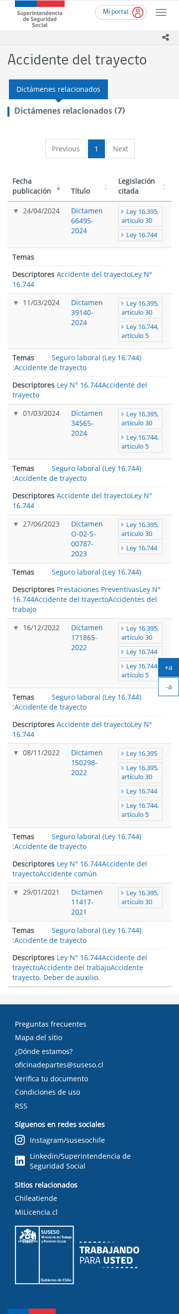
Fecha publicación (31, 186)
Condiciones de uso (47, 1092)
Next (120, 148)
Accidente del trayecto (94, 274)
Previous (66, 148)
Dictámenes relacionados (58, 89)
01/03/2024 (41, 413)
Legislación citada (136, 186)
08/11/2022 (41, 752)
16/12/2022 (41, 627)
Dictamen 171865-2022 (87, 637)
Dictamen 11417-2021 (87, 902)
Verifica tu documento (51, 1078)
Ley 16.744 (141, 235)
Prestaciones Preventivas (98, 589)
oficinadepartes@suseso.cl (59, 1064)
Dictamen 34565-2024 (87, 423)
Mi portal (116, 12)
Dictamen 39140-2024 (87, 312)
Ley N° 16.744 (79, 385)
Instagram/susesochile (67, 1140)
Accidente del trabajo (74, 967)
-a (172, 688)
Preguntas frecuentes (51, 1024)
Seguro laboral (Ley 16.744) (96, 357)
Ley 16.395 (141, 753)
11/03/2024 (41, 302)
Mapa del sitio (38, 1037)
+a (172, 669)
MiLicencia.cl (36, 1212)
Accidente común (68, 873)
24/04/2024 (41, 210)
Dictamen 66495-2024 (87, 220)
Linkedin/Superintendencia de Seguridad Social (80, 1161)
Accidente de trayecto (50, 367)
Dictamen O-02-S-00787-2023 (87, 538)
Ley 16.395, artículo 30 (140, 216)
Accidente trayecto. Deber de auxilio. (77, 972)
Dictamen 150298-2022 (87, 762)
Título (80, 191)
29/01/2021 (41, 892)
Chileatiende (36, 1198)
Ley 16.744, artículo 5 (140, 331)
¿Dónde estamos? (44, 1051)
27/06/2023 (41, 523)
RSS (21, 1106)
